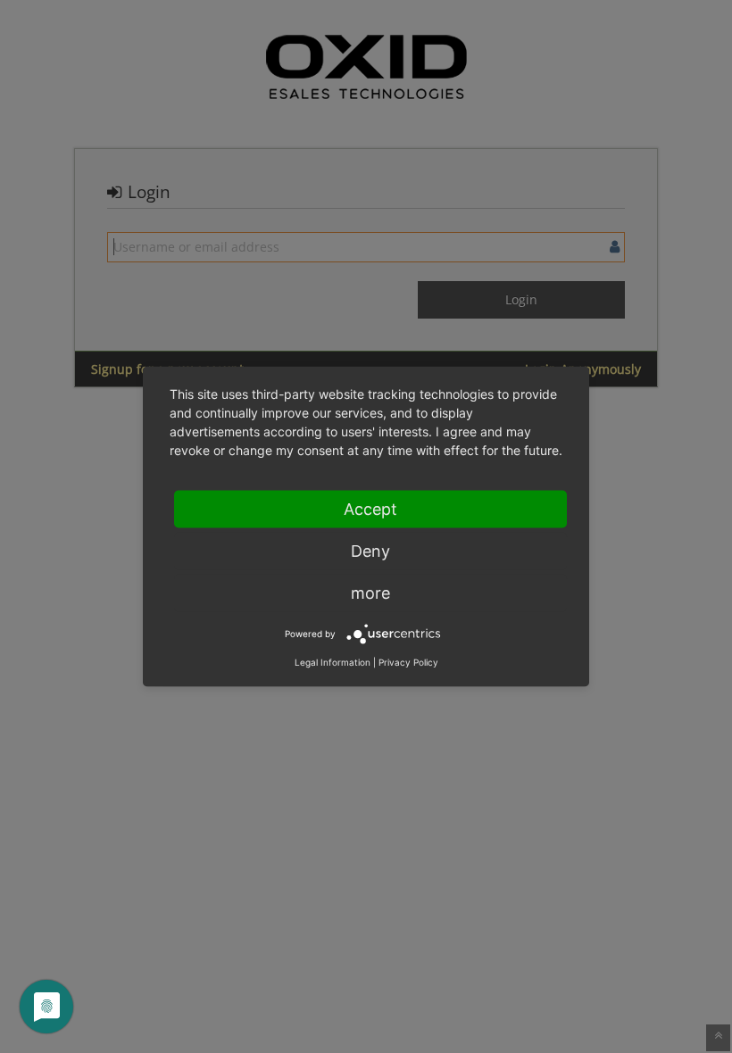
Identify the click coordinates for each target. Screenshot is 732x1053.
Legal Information (332, 662)
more (370, 593)
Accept (370, 509)
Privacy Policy (408, 662)
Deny (370, 551)
